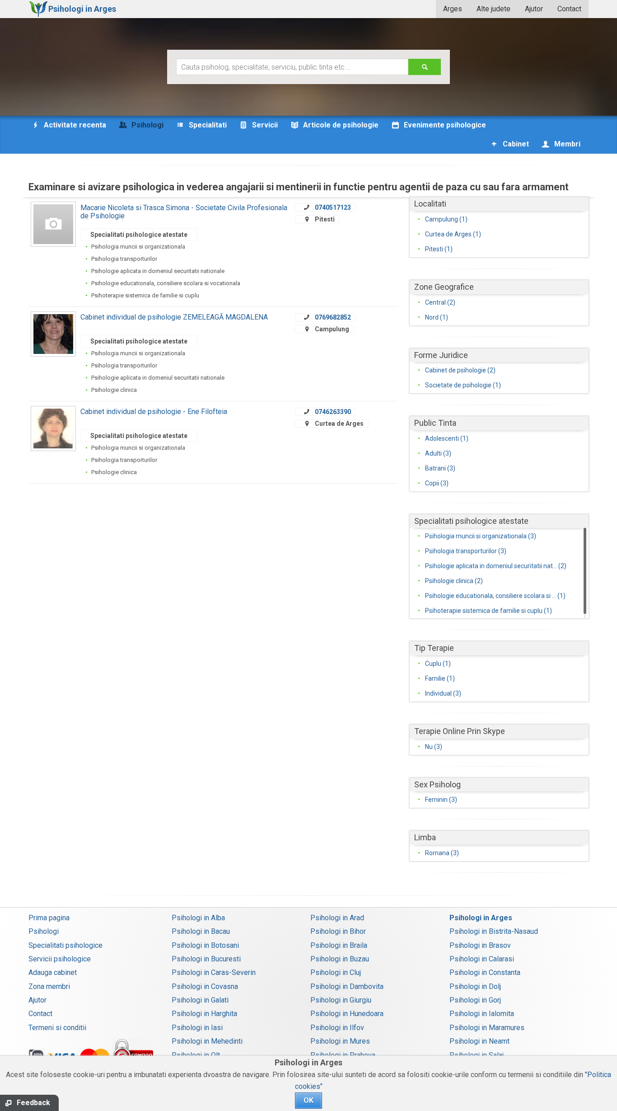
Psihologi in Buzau (339, 959)
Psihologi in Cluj (335, 972)
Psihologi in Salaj (476, 1055)
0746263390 (333, 411)
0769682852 (333, 317)
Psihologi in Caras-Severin (214, 972)
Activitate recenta (74, 125)
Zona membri (49, 986)
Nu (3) (433, 746)
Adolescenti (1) (446, 438)
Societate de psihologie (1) (463, 385)
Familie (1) (440, 678)
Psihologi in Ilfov (337, 1027)
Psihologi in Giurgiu (340, 1000)
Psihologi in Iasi (197, 1027)
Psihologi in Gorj (475, 1000)
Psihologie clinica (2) (454, 580)
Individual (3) (443, 693)
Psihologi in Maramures (486, 1027)
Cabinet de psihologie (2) (460, 370)
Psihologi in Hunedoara (346, 1013)
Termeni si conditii (57, 1027)
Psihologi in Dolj (475, 986)
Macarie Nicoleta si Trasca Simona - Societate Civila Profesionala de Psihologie (183, 211)
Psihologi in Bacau (201, 931)
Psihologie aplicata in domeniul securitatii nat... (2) (495, 566)
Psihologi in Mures (340, 1041)
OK (308, 1100)
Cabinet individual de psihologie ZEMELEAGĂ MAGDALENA (174, 317)
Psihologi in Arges (480, 917)
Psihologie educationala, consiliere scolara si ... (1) (495, 595)
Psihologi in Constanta (484, 972)
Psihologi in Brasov (480, 945)
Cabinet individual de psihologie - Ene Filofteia (153, 411)
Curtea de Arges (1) (453, 234)
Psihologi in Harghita (204, 1013)
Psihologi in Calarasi (481, 959)
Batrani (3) (440, 468)
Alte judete (493, 9)
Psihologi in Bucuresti (206, 959)
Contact (569, 9)
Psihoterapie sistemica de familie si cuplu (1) (488, 610)
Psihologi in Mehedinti (207, 1041)
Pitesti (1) (439, 249)
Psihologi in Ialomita (481, 1013)
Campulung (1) (446, 219)
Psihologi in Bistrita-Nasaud (493, 931)
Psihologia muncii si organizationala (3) (480, 536)
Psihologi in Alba (198, 917)
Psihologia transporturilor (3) (465, 551)
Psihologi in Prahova (342, 1055)
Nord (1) (436, 317)
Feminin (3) (441, 799)
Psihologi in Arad (337, 917)
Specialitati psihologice (65, 945)
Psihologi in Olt (196, 1055)
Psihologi (43, 931)
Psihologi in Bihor (338, 931)
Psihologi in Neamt (479, 1041)
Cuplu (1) (438, 663)
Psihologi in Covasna (205, 986)
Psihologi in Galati (200, 1000)
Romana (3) (442, 853)
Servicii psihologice (59, 959)
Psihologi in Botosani (205, 945)
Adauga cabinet (52, 972)
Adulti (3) (438, 453)
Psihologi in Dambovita (346, 986)
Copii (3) (437, 483)
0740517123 (333, 207)
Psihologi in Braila (338, 945)
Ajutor (534, 9)
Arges (452, 9)
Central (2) (440, 302)
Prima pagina (49, 917)
